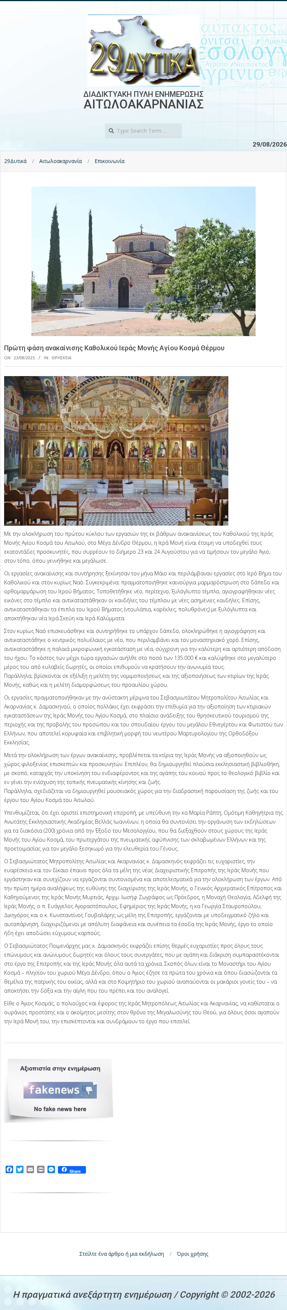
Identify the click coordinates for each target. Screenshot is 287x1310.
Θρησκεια (61, 357)
